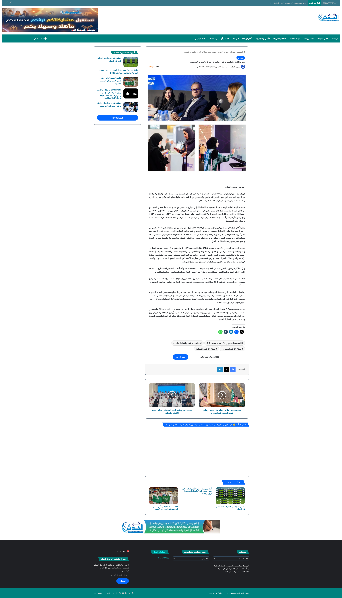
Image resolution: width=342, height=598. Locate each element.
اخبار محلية (323, 38)
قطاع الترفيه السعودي (232, 348)
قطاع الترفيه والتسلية (205, 348)
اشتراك (123, 581)
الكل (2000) (117, 118)
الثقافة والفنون (280, 38)
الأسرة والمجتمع (263, 38)
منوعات (232, 52)
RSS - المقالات (121, 552)
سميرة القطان (235, 67)
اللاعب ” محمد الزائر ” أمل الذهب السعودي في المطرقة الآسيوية (110, 81)
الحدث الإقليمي (201, 38)
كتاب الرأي (225, 38)
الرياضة (236, 38)
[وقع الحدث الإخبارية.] (328, 17)
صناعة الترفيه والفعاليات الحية (186, 343)
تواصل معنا (98, 593)
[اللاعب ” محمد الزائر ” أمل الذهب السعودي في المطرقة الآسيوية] (163, 495)
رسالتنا (214, 38)
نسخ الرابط (180, 357)
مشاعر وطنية (309, 38)
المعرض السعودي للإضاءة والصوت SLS (224, 343)
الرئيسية (335, 38)
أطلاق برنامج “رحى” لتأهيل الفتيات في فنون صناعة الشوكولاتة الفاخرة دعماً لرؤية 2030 (197, 491)
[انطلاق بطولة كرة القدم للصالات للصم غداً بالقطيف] (230, 495)
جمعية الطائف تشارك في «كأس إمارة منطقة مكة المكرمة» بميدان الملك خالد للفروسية (274, 3)
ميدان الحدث (295, 38)
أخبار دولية (248, 38)
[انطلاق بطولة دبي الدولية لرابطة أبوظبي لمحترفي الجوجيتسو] (130, 107)
